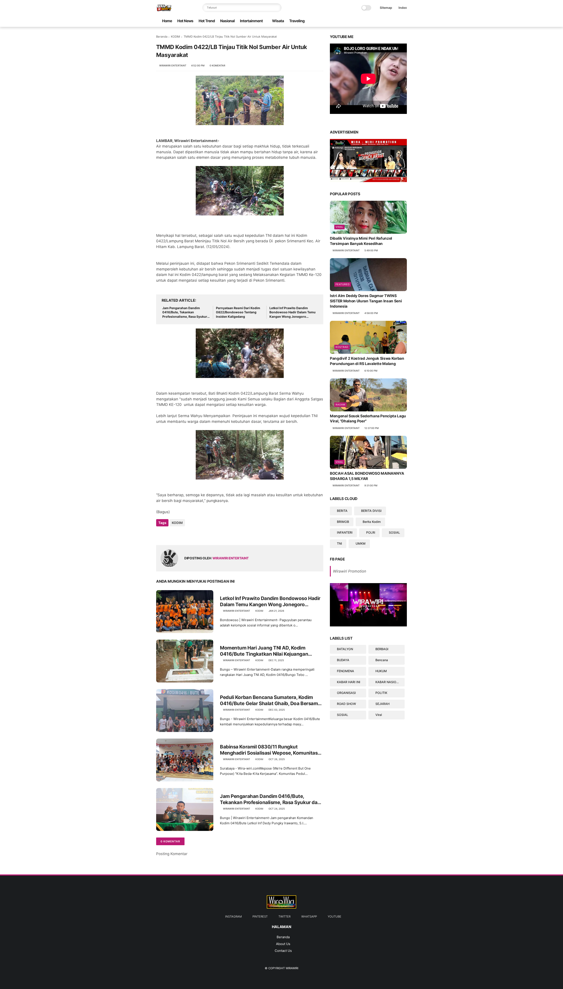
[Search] (277, 7)
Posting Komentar (171, 854)
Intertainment (251, 21)
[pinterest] (390, 21)
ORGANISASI (346, 693)
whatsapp (309, 916)
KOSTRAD (342, 347)
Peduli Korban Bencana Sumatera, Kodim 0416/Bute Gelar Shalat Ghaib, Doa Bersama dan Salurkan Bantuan (270, 700)
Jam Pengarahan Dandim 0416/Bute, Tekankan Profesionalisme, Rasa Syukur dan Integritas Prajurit (184, 312)
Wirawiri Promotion (349, 571)
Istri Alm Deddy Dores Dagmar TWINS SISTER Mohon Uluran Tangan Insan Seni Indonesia (366, 301)
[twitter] (383, 21)
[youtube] (369, 21)
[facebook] (404, 21)
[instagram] (397, 21)
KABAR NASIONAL (388, 682)
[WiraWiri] (164, 10)
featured (343, 284)
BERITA (342, 511)
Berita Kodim (372, 522)
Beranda (161, 36)
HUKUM (381, 671)
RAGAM (340, 404)
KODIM (175, 36)
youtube (334, 916)
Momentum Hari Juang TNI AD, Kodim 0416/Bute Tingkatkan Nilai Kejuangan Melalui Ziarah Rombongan (264, 651)
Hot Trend (207, 21)
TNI (339, 543)
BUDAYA (343, 660)
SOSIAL (394, 532)
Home (167, 21)
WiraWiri (292, 968)
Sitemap (386, 7)
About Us (283, 944)
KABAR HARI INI (348, 682)
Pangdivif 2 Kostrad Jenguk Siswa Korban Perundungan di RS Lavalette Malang (367, 361)
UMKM (361, 543)
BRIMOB (343, 522)
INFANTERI (345, 532)
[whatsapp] (376, 21)
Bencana (381, 660)
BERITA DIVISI (371, 511)
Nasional (227, 21)
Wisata (278, 21)
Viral (339, 226)
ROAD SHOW (346, 704)
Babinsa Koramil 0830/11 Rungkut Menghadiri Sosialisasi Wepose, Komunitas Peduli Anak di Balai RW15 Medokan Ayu (269, 750)
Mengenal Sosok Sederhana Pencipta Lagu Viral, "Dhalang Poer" (368, 418)
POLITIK (381, 693)
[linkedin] (195, 534)
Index (402, 7)
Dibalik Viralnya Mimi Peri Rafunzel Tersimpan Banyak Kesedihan (361, 241)
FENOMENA (345, 671)
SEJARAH (382, 704)
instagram (233, 916)
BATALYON (345, 649)
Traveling (297, 21)
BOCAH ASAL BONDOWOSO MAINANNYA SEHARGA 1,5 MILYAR (367, 476)
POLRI (370, 532)
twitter (284, 916)
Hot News (185, 21)
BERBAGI (381, 649)
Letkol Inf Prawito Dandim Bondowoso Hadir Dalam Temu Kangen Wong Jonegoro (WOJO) (292, 312)
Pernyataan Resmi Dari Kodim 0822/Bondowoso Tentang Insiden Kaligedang (238, 312)
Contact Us (283, 951)
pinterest (260, 916)
